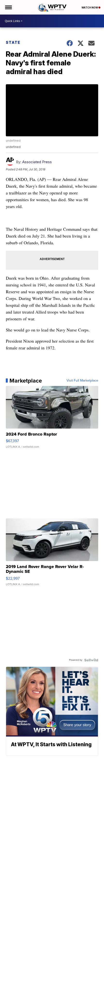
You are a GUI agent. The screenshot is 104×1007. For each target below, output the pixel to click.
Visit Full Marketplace (82, 380)
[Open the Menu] (8, 7)
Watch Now (90, 7)
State (13, 42)
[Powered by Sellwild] (91, 660)
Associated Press (37, 162)
